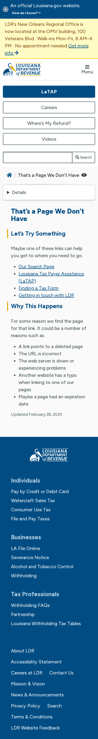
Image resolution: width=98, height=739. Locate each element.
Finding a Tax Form (39, 288)
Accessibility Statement (36, 662)
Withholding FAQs (30, 605)
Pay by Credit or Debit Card (40, 491)
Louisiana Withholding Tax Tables (46, 623)
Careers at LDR (26, 673)
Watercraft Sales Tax (33, 500)
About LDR (22, 651)
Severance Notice (30, 557)
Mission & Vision (28, 684)
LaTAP (49, 91)
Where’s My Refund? (49, 123)
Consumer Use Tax (31, 509)
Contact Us (61, 673)
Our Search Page (36, 266)
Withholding (24, 575)
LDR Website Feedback (35, 728)
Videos (49, 139)
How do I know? (25, 13)
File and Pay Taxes (30, 519)
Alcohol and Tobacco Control (42, 566)
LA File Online (25, 548)
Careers (49, 107)
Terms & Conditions (32, 717)
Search (85, 157)
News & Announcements (37, 695)
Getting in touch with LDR (46, 295)
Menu (87, 72)
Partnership (22, 614)
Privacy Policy (25, 706)
